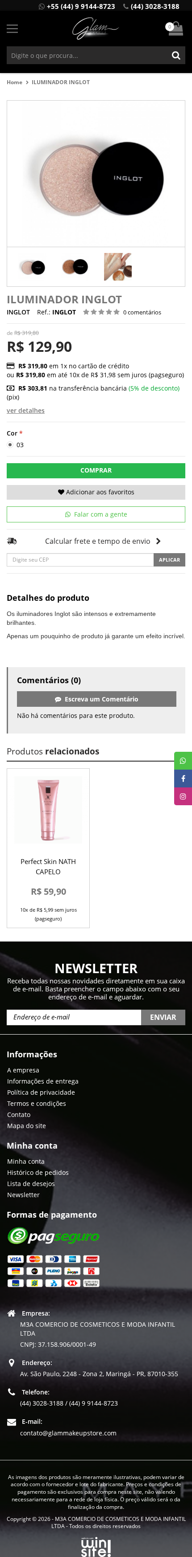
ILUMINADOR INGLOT (61, 82)
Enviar (163, 1017)
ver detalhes (26, 410)
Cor (12, 433)
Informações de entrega (43, 1081)
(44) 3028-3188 (155, 6)
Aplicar (169, 559)
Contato (18, 1114)
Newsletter (23, 1194)
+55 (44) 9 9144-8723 (81, 6)
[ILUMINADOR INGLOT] (32, 267)
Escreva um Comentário (99, 699)
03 (19, 444)
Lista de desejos (31, 1183)
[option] (32, 267)
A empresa (23, 1070)
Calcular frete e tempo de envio (98, 541)
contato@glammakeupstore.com (68, 1433)
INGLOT (18, 312)
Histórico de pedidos (38, 1172)
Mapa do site (26, 1125)
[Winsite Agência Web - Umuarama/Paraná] (96, 1545)
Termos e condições (36, 1103)
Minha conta (26, 1161)
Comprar (96, 470)
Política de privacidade (41, 1092)
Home (14, 82)
